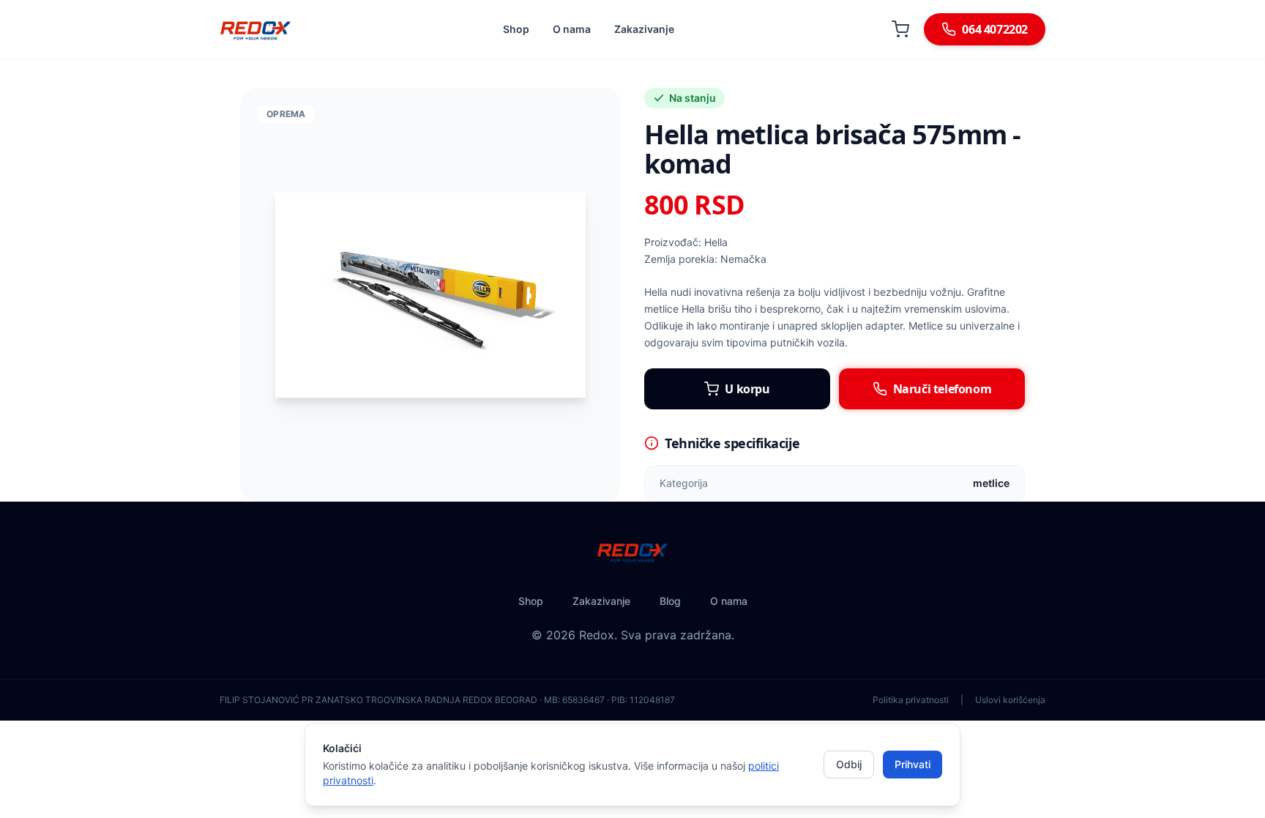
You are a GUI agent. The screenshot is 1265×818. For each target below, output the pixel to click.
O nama (572, 29)
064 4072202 (995, 29)
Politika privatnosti (911, 699)
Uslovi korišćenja (1010, 699)
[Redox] (255, 29)
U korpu (747, 389)
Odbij (849, 764)
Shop (516, 29)
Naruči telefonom (942, 389)
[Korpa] (900, 29)
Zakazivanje (644, 29)
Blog (670, 601)
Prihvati (912, 764)
